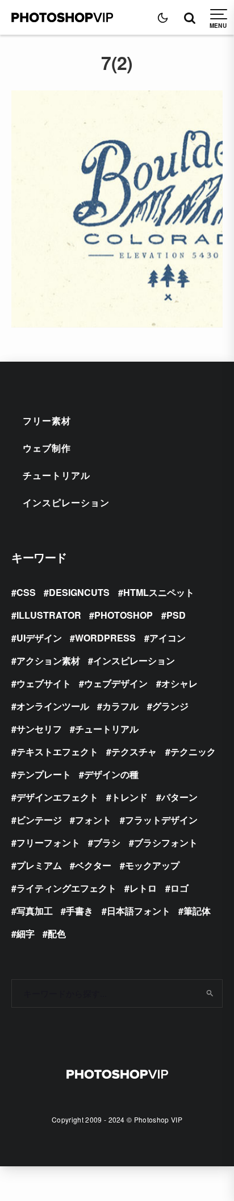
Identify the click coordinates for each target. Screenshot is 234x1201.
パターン (179, 797)
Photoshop (123, 615)
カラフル (120, 706)
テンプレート (43, 774)
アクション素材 (48, 660)
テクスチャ (134, 751)
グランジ (170, 706)
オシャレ (179, 683)
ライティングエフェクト (66, 887)
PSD (176, 615)
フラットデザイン (161, 819)
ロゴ (179, 887)
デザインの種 (111, 774)
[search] (210, 993)
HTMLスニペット (158, 592)
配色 (57, 933)
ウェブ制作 (47, 447)
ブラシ (106, 842)
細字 (25, 933)
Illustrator (48, 615)
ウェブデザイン (116, 683)
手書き (79, 910)
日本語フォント (138, 910)
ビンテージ (39, 819)
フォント (93, 819)
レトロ (143, 887)
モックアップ (152, 865)
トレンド (129, 797)
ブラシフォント (166, 842)
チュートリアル (56, 475)
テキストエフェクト (57, 751)
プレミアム (39, 865)
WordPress (105, 637)
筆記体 (197, 910)
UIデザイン (39, 637)
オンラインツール (52, 706)
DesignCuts (79, 592)
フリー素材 (47, 420)
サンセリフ (39, 728)
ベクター (93, 865)
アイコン (167, 637)
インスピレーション (66, 502)
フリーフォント (48, 842)
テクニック (193, 751)
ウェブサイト (43, 683)
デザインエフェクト (57, 797)
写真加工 (34, 910)
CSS (26, 592)
